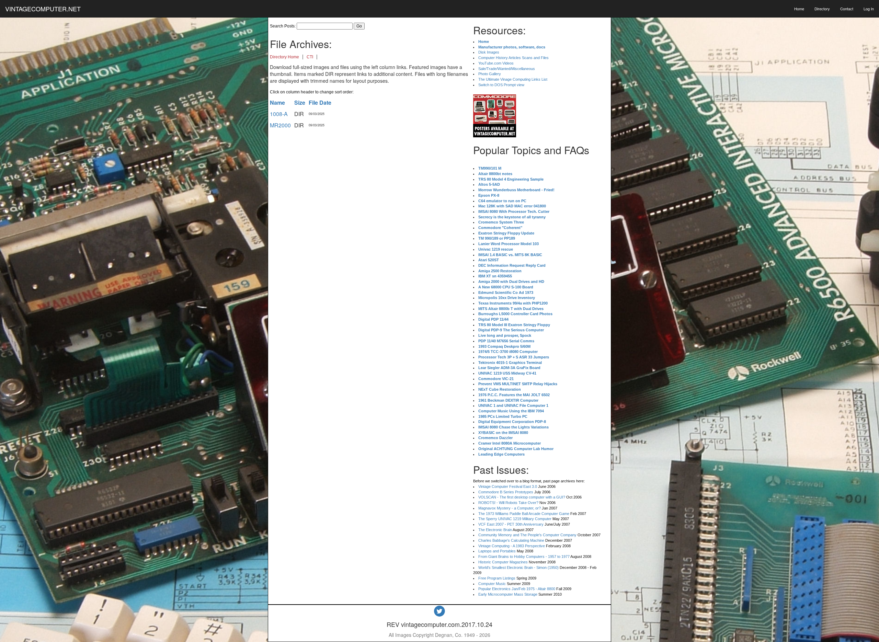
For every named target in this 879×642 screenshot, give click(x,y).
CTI (310, 57)
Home (799, 8)
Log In (869, 8)
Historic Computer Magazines (503, 562)
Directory (822, 8)
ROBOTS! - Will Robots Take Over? (508, 503)
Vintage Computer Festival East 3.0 (507, 486)
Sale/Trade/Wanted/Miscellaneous (506, 69)
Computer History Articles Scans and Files (513, 58)
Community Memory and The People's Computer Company (527, 535)
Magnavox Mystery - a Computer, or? (509, 508)
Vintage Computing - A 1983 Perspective (511, 546)
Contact (846, 8)
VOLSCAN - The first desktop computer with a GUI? (521, 497)
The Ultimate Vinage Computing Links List (512, 79)
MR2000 (280, 125)
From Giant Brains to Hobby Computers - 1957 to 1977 (524, 556)
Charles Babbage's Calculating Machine (511, 540)
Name (277, 102)
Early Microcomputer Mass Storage (507, 594)
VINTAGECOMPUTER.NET (43, 8)
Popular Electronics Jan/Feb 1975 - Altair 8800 (516, 589)
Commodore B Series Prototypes (505, 492)
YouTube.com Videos (496, 63)
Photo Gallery (489, 74)
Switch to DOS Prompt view (501, 85)
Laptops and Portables (497, 551)
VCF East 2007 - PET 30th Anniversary (511, 524)
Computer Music (492, 584)
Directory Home (284, 57)
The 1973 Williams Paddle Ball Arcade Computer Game (523, 514)
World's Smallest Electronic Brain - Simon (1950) (518, 567)
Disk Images (488, 52)
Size (299, 102)
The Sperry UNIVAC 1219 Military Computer (514, 519)
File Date (320, 102)
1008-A (279, 114)
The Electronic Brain (495, 530)
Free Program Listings (496, 578)
